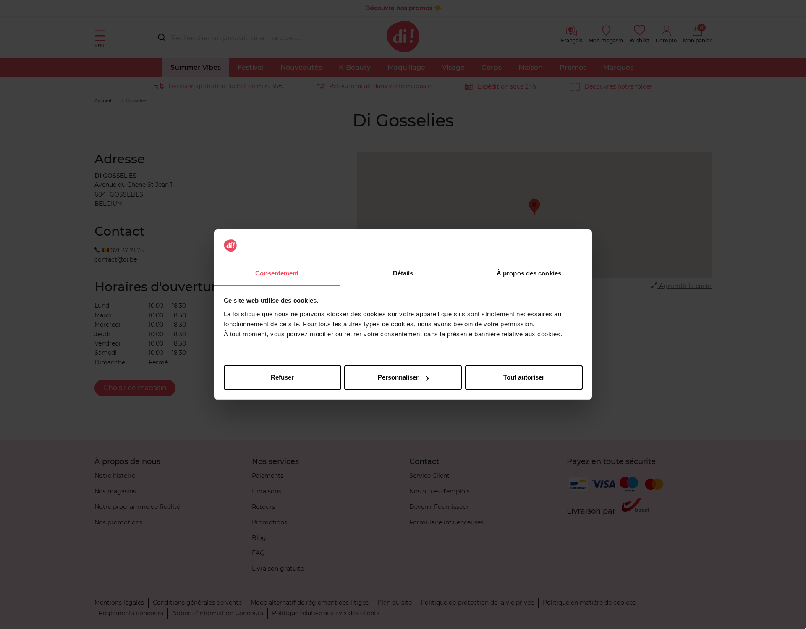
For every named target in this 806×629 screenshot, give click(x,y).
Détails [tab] (403, 273)
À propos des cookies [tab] (529, 273)
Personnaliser (398, 377)
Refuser (282, 377)
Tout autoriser (523, 377)
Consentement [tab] (276, 273)
